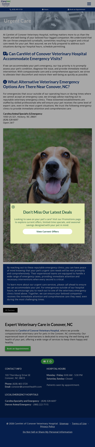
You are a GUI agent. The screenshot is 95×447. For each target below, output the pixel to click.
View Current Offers (47, 231)
